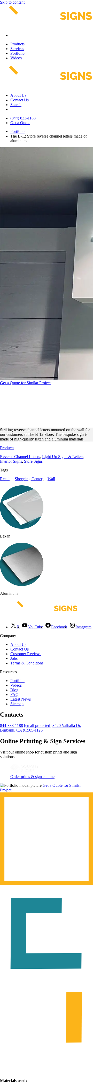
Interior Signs (11, 461)
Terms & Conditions (26, 663)
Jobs (14, 658)
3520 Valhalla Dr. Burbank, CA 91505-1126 (40, 727)
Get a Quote (20, 123)
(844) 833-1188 (23, 118)
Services (17, 48)
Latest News (20, 699)
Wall (51, 479)
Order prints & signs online (32, 776)
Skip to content (12, 2)
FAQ (14, 694)
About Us (18, 95)
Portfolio (17, 53)
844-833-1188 (11, 725)
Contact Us (19, 100)
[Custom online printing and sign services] (24, 772)
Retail (5, 479)
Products (17, 44)
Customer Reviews (25, 654)
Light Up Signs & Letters (62, 456)
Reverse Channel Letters (20, 456)
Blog (14, 690)
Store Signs (33, 461)
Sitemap (17, 704)
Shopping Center (28, 479)
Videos (16, 58)
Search (15, 104)
